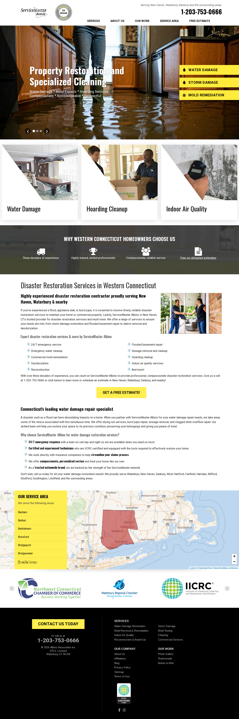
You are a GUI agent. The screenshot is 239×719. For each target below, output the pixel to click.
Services (93, 21)
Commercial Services (170, 639)
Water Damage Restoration (129, 626)
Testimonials (165, 658)
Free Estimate (199, 21)
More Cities (29, 562)
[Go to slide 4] (41, 131)
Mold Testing (165, 630)
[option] (50, 588)
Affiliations (120, 658)
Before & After (166, 663)
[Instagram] (124, 710)
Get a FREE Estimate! (121, 392)
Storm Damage (166, 626)
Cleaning (163, 635)
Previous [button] (12, 588)
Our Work (142, 21)
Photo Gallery (166, 653)
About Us (117, 21)
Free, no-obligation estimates (198, 258)
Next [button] (227, 588)
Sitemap (119, 671)
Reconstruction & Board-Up (130, 639)
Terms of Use (122, 676)
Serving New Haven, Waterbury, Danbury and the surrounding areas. (181, 5)
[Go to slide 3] (37, 131)
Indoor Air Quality (124, 635)
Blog (116, 663)
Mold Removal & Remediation (131, 630)
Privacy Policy (122, 667)
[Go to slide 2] (34, 131)
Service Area (169, 21)
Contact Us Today (58, 623)
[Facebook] (119, 710)
